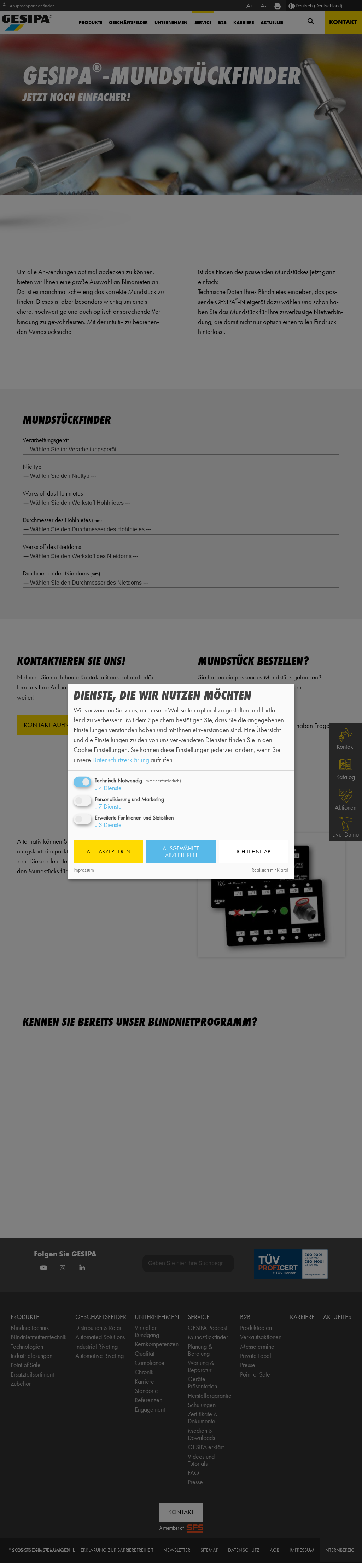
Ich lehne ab (253, 851)
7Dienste (108, 806)
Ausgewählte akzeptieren (181, 851)
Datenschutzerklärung (120, 760)
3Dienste (108, 824)
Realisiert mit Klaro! (270, 870)
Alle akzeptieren (108, 851)
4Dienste (108, 787)
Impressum (84, 870)
